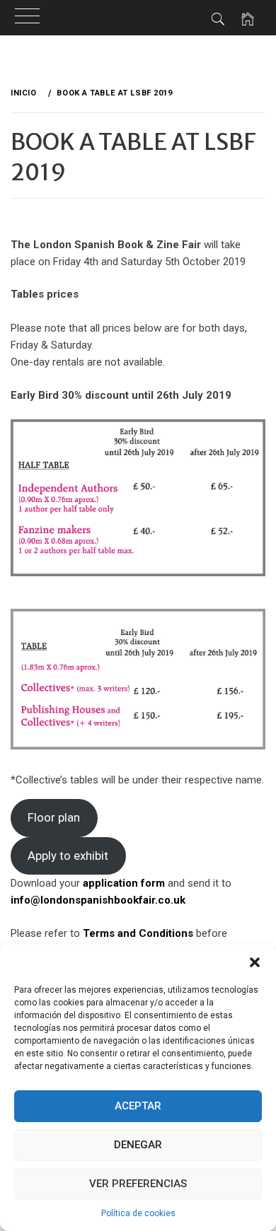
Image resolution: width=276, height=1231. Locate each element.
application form (124, 883)
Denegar (138, 1144)
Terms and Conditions (138, 933)
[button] (255, 962)
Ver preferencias (138, 1183)
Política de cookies (138, 1213)
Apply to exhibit (68, 855)
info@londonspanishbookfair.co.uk (98, 900)
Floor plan (54, 817)
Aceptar (138, 1105)
